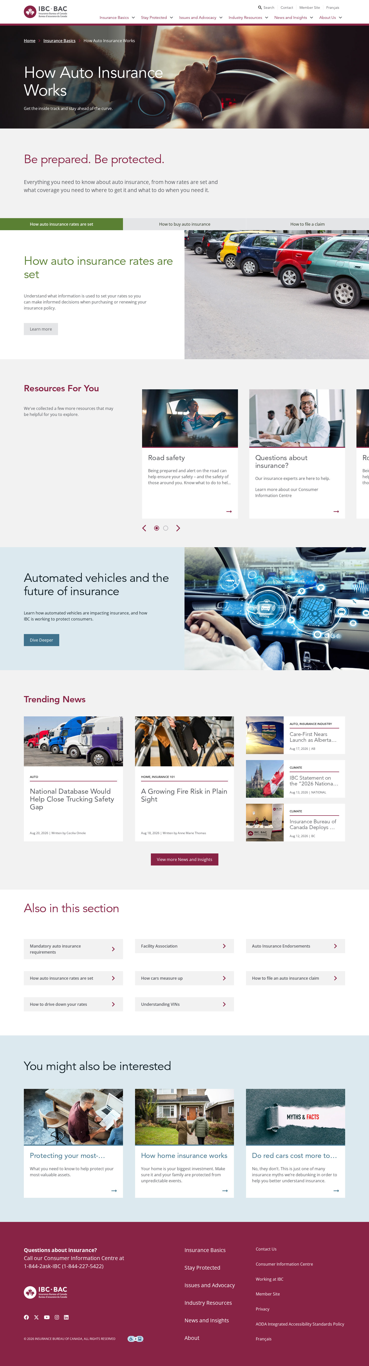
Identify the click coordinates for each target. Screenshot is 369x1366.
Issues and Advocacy (197, 17)
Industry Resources (245, 17)
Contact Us (266, 1249)
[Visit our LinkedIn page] (66, 1317)
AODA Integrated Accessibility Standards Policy (300, 1324)
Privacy (262, 1309)
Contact (287, 7)
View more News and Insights (184, 859)
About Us (327, 17)
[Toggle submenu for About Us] (340, 18)
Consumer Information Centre (284, 1264)
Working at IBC (269, 1279)
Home (29, 40)
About (191, 1337)
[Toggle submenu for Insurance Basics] (133, 18)
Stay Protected (154, 17)
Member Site (309, 7)
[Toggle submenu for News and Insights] (311, 18)
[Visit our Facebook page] (26, 1317)
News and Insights (290, 17)
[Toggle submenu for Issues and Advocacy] (221, 18)
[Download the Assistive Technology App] (136, 1339)
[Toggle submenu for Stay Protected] (171, 18)
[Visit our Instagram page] (57, 1317)
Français (332, 7)
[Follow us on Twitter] (36, 1317)
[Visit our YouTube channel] (47, 1317)
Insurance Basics (114, 17)
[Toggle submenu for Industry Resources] (266, 18)
